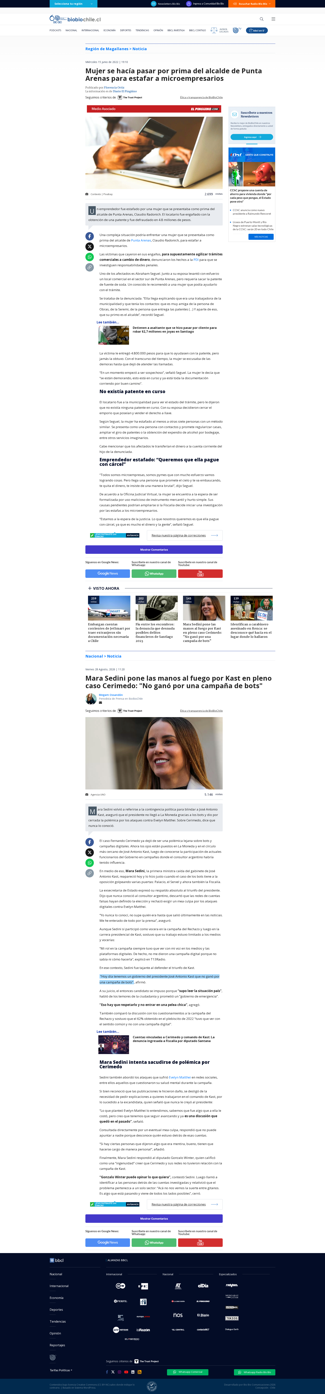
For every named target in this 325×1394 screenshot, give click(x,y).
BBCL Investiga (176, 30)
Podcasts (55, 30)
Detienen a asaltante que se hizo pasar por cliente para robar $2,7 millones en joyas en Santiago (175, 330)
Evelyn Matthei (180, 1077)
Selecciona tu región (68, 3)
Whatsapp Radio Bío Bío (257, 1372)
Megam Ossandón (111, 695)
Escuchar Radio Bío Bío (253, 3)
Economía (110, 30)
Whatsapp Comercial (190, 1372)
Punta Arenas (141, 240)
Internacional (90, 30)
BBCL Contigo (197, 30)
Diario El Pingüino (125, 91)
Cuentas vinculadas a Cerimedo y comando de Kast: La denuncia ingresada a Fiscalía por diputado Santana (174, 1039)
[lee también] (114, 1044)
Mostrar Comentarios (154, 549)
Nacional (71, 30)
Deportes (125, 30)
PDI (196, 259)
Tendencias (142, 30)
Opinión (158, 30)
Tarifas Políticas (60, 1370)
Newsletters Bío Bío (169, 3)
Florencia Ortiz (114, 88)
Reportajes (57, 1345)
